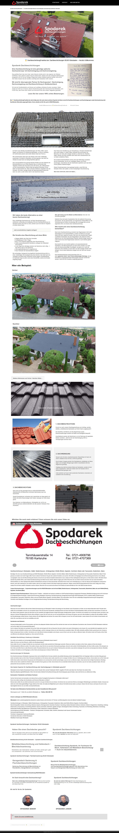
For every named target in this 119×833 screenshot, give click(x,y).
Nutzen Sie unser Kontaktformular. (24, 816)
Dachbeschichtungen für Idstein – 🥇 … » (37, 824)
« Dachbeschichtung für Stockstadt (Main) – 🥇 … (19, 824)
